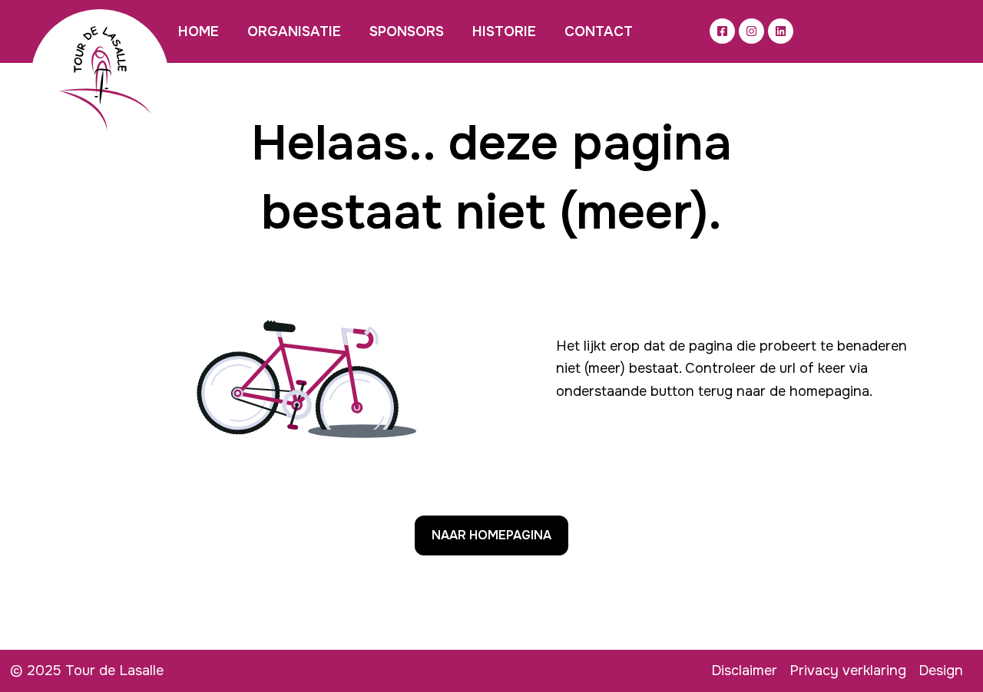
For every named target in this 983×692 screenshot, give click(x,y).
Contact (598, 31)
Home (198, 31)
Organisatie (294, 31)
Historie (504, 31)
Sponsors (406, 31)
